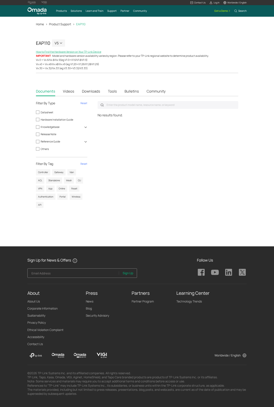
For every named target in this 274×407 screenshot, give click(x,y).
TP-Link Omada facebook (201, 272)
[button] (198, 2)
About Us (33, 301)
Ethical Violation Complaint (45, 330)
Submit (102, 105)
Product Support (60, 24)
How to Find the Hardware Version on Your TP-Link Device (68, 52)
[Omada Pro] (79, 355)
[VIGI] (101, 355)
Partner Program (143, 301)
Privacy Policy (36, 322)
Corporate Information (42, 308)
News (89, 301)
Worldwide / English (227, 355)
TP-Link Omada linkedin (228, 272)
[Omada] (57, 355)
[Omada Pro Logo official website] (31, 2)
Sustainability (36, 315)
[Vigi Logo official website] (44, 2)
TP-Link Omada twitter (242, 272)
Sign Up (128, 273)
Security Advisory (97, 315)
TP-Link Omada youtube (215, 272)
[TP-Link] (35, 355)
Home (40, 24)
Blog (89, 308)
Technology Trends (189, 301)
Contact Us (35, 344)
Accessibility (35, 337)
